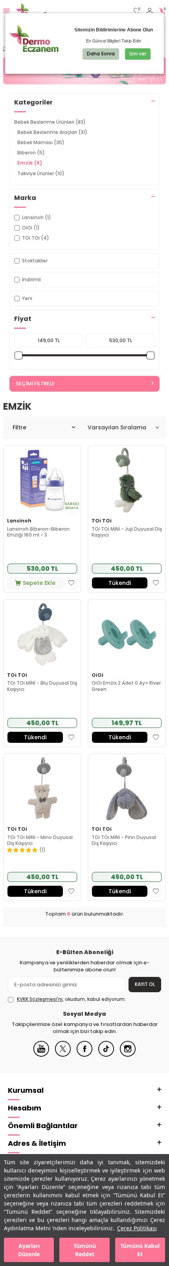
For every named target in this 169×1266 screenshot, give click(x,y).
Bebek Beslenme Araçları (52, 132)
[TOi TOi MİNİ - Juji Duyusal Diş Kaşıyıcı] (126, 480)
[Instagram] (128, 1055)
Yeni (27, 298)
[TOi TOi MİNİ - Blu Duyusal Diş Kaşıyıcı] (42, 634)
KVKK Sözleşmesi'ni (39, 999)
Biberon (31, 152)
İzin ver (137, 53)
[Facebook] (84, 1055)
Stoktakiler (35, 260)
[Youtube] (41, 1055)
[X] (63, 1055)
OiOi (97, 675)
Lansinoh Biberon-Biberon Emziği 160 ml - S (38, 532)
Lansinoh (19, 521)
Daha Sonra (101, 53)
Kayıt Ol (145, 984)
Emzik (29, 162)
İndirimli (31, 279)
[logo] (42, 11)
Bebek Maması (40, 142)
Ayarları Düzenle (29, 1250)
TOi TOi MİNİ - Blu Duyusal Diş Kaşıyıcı (42, 686)
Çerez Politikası (137, 1228)
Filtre (19, 427)
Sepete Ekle (39, 583)
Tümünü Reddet (84, 1250)
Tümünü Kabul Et (140, 1250)
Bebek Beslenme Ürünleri (50, 122)
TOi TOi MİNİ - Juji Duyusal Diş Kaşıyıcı (127, 532)
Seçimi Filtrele (35, 383)
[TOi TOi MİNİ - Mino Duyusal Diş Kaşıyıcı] (42, 788)
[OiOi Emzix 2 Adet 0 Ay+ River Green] (126, 634)
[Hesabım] (150, 11)
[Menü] (6, 10)
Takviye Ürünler (40, 173)
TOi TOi (102, 521)
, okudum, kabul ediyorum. (71, 999)
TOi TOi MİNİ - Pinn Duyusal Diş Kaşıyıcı (124, 840)
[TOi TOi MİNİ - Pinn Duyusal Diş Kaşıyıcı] (126, 788)
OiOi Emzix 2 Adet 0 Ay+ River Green (126, 686)
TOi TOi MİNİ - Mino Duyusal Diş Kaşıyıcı (40, 840)
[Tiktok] (106, 1055)
